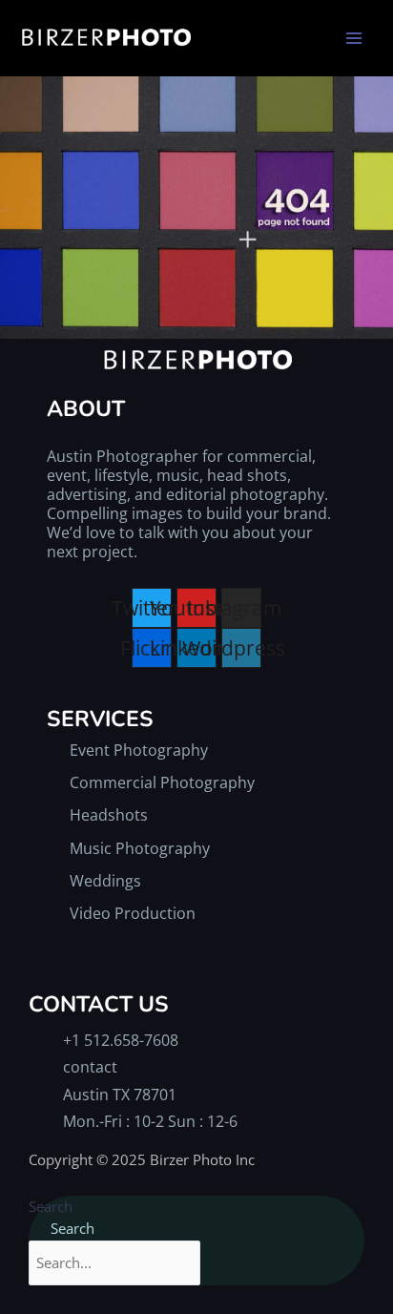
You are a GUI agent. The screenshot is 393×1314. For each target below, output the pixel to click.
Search (50, 1206)
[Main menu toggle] (354, 38)
